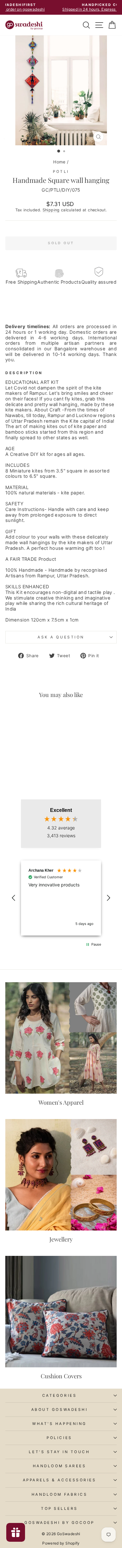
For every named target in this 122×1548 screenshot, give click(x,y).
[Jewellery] (61, 1175)
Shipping (51, 210)
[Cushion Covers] (61, 1311)
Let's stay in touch (59, 1452)
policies (59, 1438)
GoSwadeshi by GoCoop (59, 1522)
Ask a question (61, 637)
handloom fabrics (60, 1494)
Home (59, 161)
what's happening (59, 1424)
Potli (61, 171)
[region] (61, 898)
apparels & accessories (59, 1480)
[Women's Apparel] (61, 1038)
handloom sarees (59, 1466)
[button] (13, 898)
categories (59, 1395)
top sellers (59, 1508)
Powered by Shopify (61, 1543)
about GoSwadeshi (59, 1409)
